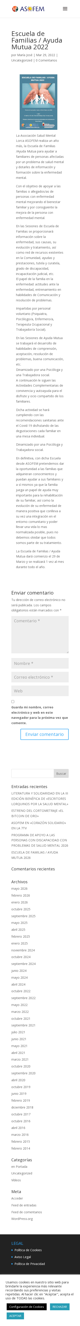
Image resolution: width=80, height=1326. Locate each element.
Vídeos (16, 1180)
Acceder (17, 1198)
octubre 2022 (20, 991)
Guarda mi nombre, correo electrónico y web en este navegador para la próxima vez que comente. (39, 715)
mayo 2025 (19, 923)
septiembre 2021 (23, 1025)
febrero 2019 (20, 1100)
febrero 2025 (20, 936)
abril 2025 (18, 929)
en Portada (19, 1166)
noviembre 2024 (23, 950)
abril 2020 (18, 1080)
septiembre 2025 (23, 916)
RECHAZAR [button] (60, 1307)
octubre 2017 (20, 1114)
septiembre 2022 (23, 998)
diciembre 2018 (22, 1107)
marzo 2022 (20, 1012)
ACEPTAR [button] (15, 1316)
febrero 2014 (20, 1148)
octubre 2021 (20, 1018)
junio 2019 (18, 1093)
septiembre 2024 (23, 964)
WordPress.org (22, 1219)
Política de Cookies (28, 1250)
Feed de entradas (23, 1205)
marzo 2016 (20, 1134)
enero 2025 (19, 943)
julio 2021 (18, 1032)
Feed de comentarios (26, 1212)
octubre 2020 (20, 1066)
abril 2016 (18, 1128)
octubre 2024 (20, 957)
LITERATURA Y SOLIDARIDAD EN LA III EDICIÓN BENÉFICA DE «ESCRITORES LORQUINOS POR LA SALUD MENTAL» (39, 798)
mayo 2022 (19, 1005)
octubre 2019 (20, 1087)
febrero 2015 (20, 1141)
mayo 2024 (19, 977)
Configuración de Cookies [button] (26, 1307)
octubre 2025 (20, 909)
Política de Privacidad (29, 1264)
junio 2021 (18, 1039)
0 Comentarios (46, 60)
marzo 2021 (20, 1059)
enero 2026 (19, 902)
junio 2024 (18, 970)
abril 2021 (18, 1053)
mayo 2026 (19, 888)
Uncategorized (21, 60)
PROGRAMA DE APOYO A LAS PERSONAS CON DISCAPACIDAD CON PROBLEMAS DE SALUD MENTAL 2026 (39, 840)
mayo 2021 (19, 1046)
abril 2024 (18, 984)
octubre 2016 (20, 1121)
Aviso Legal (22, 1257)
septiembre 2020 (23, 1073)
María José (24, 55)
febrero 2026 (20, 895)
